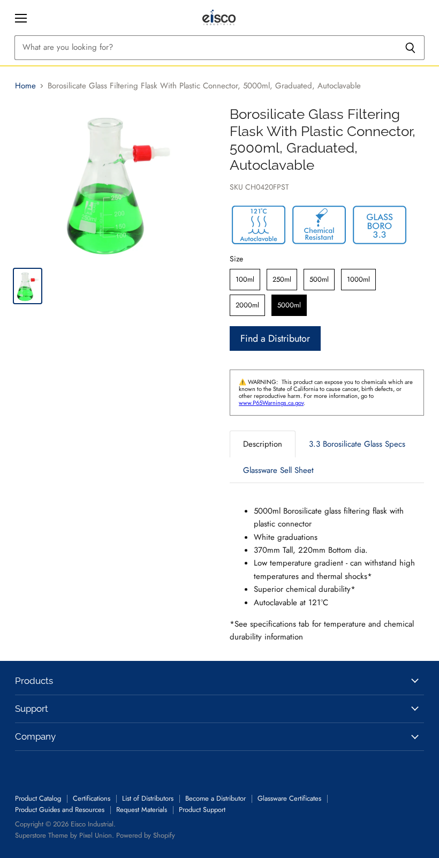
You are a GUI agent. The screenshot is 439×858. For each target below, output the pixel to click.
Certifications (91, 798)
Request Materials (141, 809)
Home (25, 86)
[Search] (410, 47)
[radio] (245, 279)
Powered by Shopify (145, 835)
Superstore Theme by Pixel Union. (64, 835)
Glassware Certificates (289, 798)
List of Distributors (147, 798)
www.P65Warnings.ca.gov (271, 402)
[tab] (263, 444)
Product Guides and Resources (59, 809)
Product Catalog (38, 798)
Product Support (202, 809)
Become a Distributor (215, 798)
